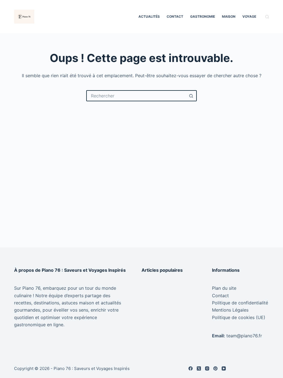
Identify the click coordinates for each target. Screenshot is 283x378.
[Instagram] (207, 368)
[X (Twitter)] (199, 368)
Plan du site (224, 288)
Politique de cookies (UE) (238, 317)
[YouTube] (224, 368)
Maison (228, 16)
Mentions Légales (230, 310)
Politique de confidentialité (240, 302)
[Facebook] (190, 368)
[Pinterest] (215, 368)
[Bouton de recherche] (191, 95)
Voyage (249, 16)
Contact (175, 16)
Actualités (149, 16)
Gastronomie (202, 16)
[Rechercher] (267, 17)
